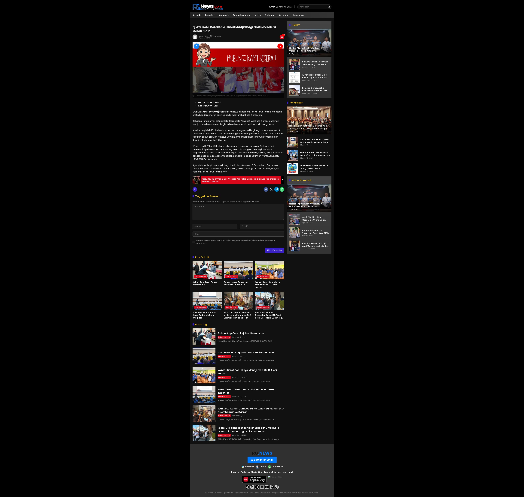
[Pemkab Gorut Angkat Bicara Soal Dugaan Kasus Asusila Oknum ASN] (294, 90)
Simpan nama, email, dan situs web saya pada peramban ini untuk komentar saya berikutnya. (235, 242)
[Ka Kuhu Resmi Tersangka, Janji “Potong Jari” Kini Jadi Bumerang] (294, 64)
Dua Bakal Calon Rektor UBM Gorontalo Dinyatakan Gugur (314, 141)
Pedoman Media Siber (252, 472)
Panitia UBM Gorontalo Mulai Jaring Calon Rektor (314, 167)
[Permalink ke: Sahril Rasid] (196, 36)
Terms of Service (272, 472)
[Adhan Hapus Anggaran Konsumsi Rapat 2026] (238, 270)
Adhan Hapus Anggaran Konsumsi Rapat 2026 (236, 283)
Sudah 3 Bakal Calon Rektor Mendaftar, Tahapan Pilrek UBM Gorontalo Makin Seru (315, 154)
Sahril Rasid (203, 36)
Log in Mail (287, 472)
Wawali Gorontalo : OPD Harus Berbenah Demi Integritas (204, 315)
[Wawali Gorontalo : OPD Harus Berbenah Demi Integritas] (207, 301)
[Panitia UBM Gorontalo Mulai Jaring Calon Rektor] (292, 168)
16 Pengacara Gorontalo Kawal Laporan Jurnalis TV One (315, 76)
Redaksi (235, 472)
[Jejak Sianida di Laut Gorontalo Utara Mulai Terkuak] (294, 219)
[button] (328, 6)
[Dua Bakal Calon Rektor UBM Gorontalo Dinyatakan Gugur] (292, 142)
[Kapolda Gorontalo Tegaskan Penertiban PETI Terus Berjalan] (294, 232)
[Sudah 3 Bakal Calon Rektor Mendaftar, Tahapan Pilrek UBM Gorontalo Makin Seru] (292, 155)
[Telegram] (276, 189)
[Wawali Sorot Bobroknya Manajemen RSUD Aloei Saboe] (269, 270)
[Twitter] (271, 189)
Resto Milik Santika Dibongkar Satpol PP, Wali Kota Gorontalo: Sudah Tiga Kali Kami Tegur (269, 315)
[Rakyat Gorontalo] (208, 6)
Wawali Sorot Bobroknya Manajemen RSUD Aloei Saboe (267, 285)
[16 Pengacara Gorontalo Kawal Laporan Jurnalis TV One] (294, 77)
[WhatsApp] (282, 189)
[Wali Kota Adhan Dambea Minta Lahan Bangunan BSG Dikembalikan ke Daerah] (238, 301)
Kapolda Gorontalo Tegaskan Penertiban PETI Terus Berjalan (315, 232)
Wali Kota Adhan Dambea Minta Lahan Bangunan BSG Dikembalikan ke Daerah (237, 315)
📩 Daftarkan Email (262, 459)
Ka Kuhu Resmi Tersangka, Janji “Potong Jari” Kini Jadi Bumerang (315, 63)
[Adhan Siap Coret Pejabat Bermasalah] (207, 270)
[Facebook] (266, 189)
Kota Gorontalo (200, 276)
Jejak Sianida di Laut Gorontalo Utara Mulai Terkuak (313, 218)
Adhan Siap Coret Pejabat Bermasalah (205, 283)
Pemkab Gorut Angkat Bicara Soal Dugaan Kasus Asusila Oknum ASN (315, 89)
